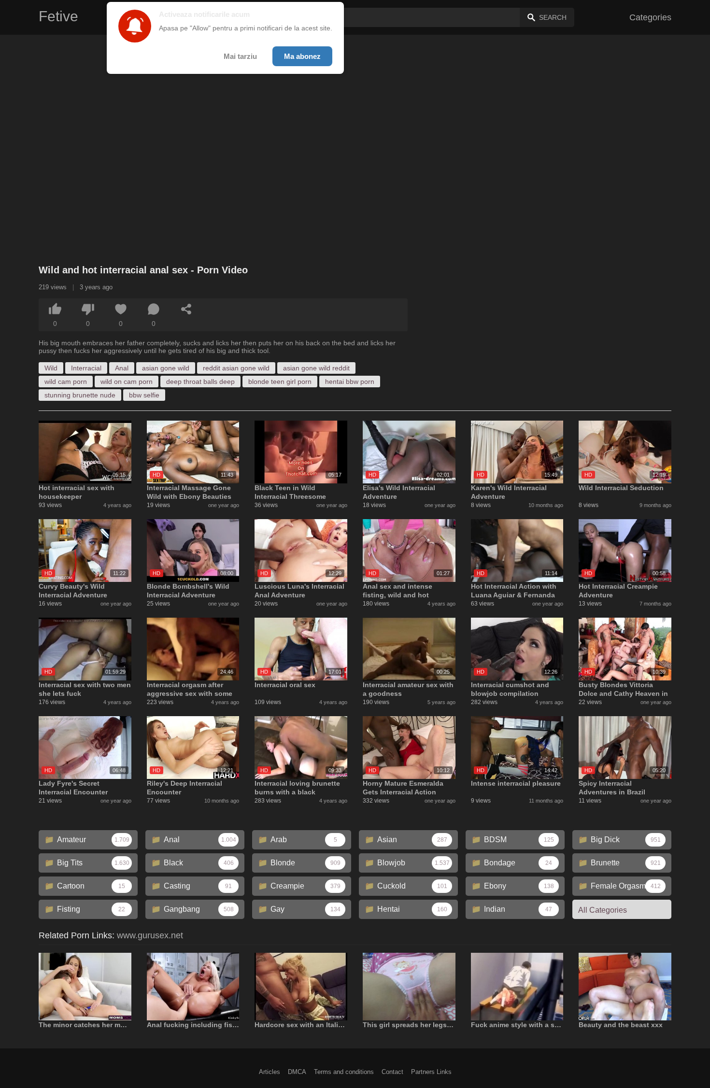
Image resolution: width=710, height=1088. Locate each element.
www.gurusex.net (150, 935)
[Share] (186, 309)
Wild (50, 368)
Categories (650, 17)
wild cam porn (65, 381)
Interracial (86, 368)
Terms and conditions (344, 1071)
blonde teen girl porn (280, 381)
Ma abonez (302, 56)
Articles (269, 1071)
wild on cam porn (126, 381)
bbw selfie (144, 395)
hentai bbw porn (349, 381)
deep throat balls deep (200, 381)
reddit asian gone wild (236, 368)
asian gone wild (165, 368)
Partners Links (431, 1071)
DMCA (297, 1071)
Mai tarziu (240, 56)
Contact (392, 1071)
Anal (121, 368)
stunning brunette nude (79, 395)
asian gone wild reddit (316, 368)
